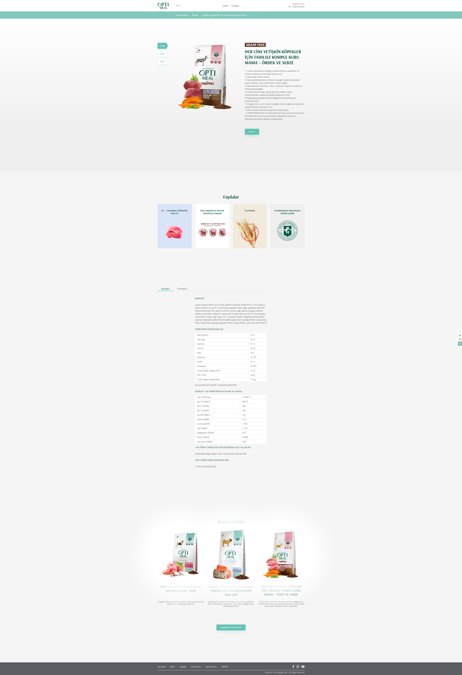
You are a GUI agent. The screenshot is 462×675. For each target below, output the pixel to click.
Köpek (195, 15)
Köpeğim (235, 5)
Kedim (225, 5)
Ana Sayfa (161, 667)
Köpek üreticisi (211, 667)
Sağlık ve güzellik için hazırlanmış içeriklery (224, 15)
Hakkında (224, 667)
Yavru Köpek (182, 15)
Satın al (252, 131)
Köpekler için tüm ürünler (231, 627)
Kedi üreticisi (196, 667)
